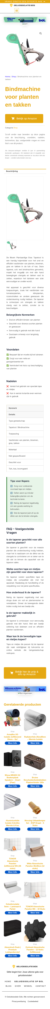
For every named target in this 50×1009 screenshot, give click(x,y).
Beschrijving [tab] (12, 171)
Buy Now (12, 743)
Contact (41, 986)
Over (18, 986)
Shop (14, 77)
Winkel (28, 986)
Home (7, 77)
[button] (16, 10)
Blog (9, 986)
